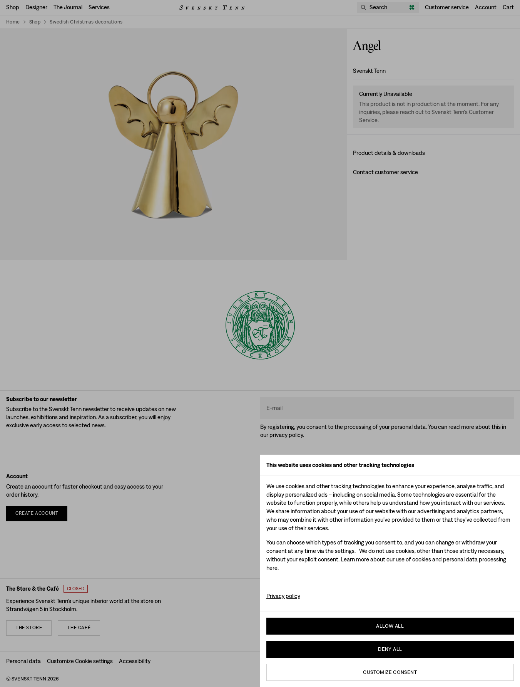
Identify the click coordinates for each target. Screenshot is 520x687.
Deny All (390, 649)
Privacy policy (283, 596)
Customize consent (390, 672)
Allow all (390, 626)
